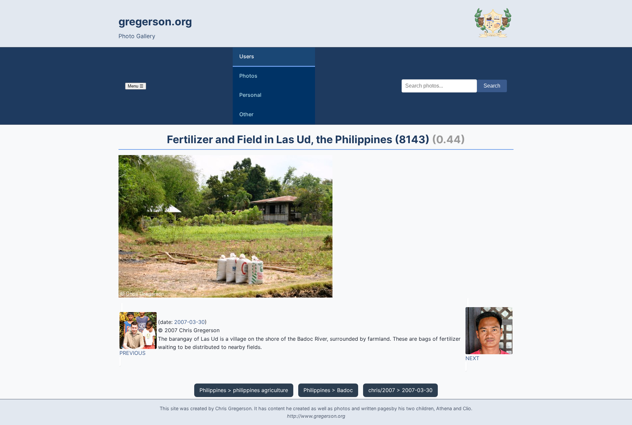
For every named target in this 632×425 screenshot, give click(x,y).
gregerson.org (155, 21)
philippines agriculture (260, 390)
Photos (248, 75)
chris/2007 (381, 390)
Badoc (345, 390)
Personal (250, 95)
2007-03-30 (189, 322)
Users (246, 56)
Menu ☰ (136, 86)
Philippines (212, 390)
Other (246, 114)
